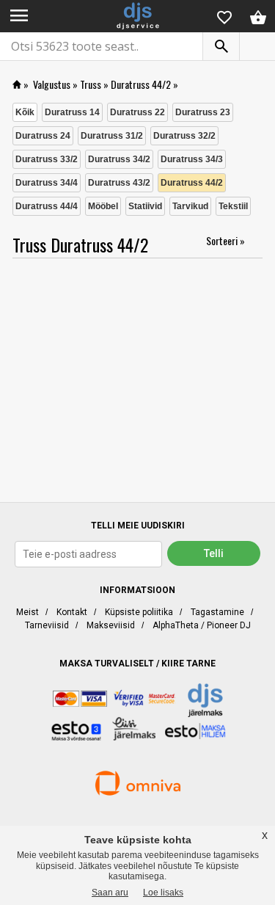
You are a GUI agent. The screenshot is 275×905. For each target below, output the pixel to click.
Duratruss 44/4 (46, 206)
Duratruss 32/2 (184, 136)
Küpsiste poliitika (139, 612)
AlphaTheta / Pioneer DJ (202, 625)
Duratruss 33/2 (46, 159)
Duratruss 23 (202, 112)
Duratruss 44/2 (141, 84)
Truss (90, 84)
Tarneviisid (47, 625)
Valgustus (51, 84)
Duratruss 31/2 (112, 136)
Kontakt (71, 612)
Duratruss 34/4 (46, 183)
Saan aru (110, 892)
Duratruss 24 (42, 136)
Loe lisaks (163, 892)
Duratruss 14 (72, 112)
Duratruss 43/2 (119, 183)
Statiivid (145, 206)
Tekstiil (233, 206)
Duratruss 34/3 (192, 159)
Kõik (24, 112)
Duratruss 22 (137, 112)
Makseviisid (111, 625)
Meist (27, 612)
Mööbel (103, 206)
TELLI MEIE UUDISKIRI (138, 525)
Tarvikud (190, 206)
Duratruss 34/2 (119, 159)
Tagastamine (217, 612)
